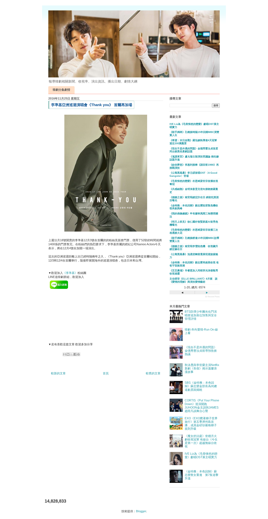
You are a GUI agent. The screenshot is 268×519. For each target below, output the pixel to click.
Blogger (141, 511)
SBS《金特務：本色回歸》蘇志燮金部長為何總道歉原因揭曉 (201, 386)
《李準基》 (70, 272)
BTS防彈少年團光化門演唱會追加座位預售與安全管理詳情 (201, 315)
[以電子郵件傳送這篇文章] (64, 354)
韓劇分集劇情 (61, 89)
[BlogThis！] (68, 354)
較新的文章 (58, 373)
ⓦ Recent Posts (212, 296)
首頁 (106, 373)
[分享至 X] (71, 354)
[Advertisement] (75, 318)
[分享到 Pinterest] (78, 354)
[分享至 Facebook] (75, 354)
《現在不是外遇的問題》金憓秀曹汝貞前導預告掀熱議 (201, 351)
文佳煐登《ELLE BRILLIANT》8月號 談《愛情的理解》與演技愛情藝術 (193, 280)
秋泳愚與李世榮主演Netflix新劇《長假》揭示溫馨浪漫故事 (202, 368)
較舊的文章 (153, 373)
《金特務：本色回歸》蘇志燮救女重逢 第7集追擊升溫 (201, 475)
